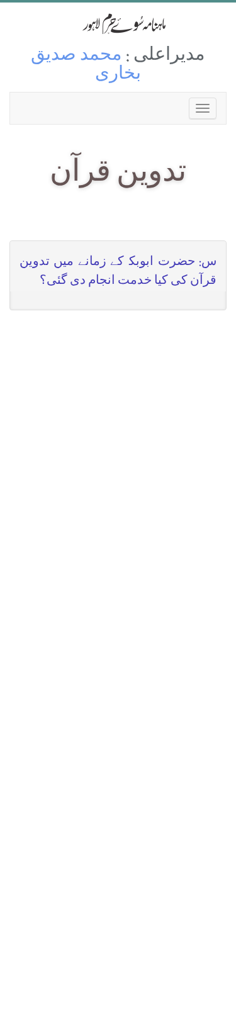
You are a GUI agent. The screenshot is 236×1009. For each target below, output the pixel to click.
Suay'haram (118, 23)
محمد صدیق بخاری (86, 65)
